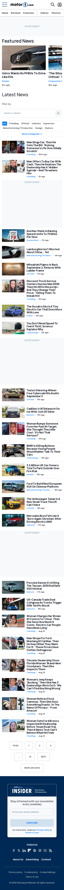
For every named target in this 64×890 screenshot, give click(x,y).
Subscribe (32, 822)
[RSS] (50, 850)
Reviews (16, 12)
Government (33, 240)
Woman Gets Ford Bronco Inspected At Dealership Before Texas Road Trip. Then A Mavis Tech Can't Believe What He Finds (43, 726)
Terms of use (32, 877)
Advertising (32, 859)
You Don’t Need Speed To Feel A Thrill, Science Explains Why (42, 326)
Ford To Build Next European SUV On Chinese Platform (44, 485)
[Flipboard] (29, 850)
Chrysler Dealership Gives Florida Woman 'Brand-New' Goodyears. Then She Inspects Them (44, 665)
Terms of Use (32, 832)
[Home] (22, 5)
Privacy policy (15, 872)
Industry (31, 525)
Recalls (30, 474)
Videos (44, 12)
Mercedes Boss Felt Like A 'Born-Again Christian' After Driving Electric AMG (44, 519)
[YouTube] (45, 850)
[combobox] (32, 113)
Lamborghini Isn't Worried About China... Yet (43, 250)
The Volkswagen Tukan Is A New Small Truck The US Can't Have (43, 502)
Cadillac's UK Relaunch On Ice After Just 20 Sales (43, 410)
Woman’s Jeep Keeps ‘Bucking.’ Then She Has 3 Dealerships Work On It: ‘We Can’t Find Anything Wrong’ (44, 684)
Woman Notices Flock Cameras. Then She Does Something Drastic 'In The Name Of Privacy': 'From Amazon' (43, 704)
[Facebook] (13, 850)
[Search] (53, 5)
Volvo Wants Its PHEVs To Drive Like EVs (24, 75)
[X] (19, 850)
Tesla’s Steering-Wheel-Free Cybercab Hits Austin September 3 (43, 393)
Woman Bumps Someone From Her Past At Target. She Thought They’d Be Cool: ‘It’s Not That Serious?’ (42, 429)
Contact (46, 859)
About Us (18, 859)
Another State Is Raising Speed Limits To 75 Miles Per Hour (42, 234)
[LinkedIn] (24, 850)
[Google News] (34, 850)
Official (30, 274)
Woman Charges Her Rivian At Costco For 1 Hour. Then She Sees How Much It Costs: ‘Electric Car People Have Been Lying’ (44, 622)
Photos (56, 12)
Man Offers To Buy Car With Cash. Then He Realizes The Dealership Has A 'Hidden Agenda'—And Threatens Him (44, 167)
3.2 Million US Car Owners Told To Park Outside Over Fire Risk (43, 468)
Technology (32, 332)
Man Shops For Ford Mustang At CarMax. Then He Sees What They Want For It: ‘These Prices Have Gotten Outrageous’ (43, 644)
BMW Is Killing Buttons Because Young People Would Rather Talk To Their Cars (44, 450)
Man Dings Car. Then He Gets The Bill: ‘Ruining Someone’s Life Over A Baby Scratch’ (44, 146)
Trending (31, 154)
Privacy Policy (43, 830)
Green (5, 81)
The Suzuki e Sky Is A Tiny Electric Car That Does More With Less (44, 309)
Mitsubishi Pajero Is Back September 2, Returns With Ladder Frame (44, 267)
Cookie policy (31, 872)
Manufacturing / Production (39, 255)
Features (28, 12)
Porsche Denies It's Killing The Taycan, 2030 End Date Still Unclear (43, 585)
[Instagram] (40, 850)
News (5, 12)
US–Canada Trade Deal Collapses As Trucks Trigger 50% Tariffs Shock (44, 602)
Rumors (30, 415)
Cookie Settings (47, 872)
